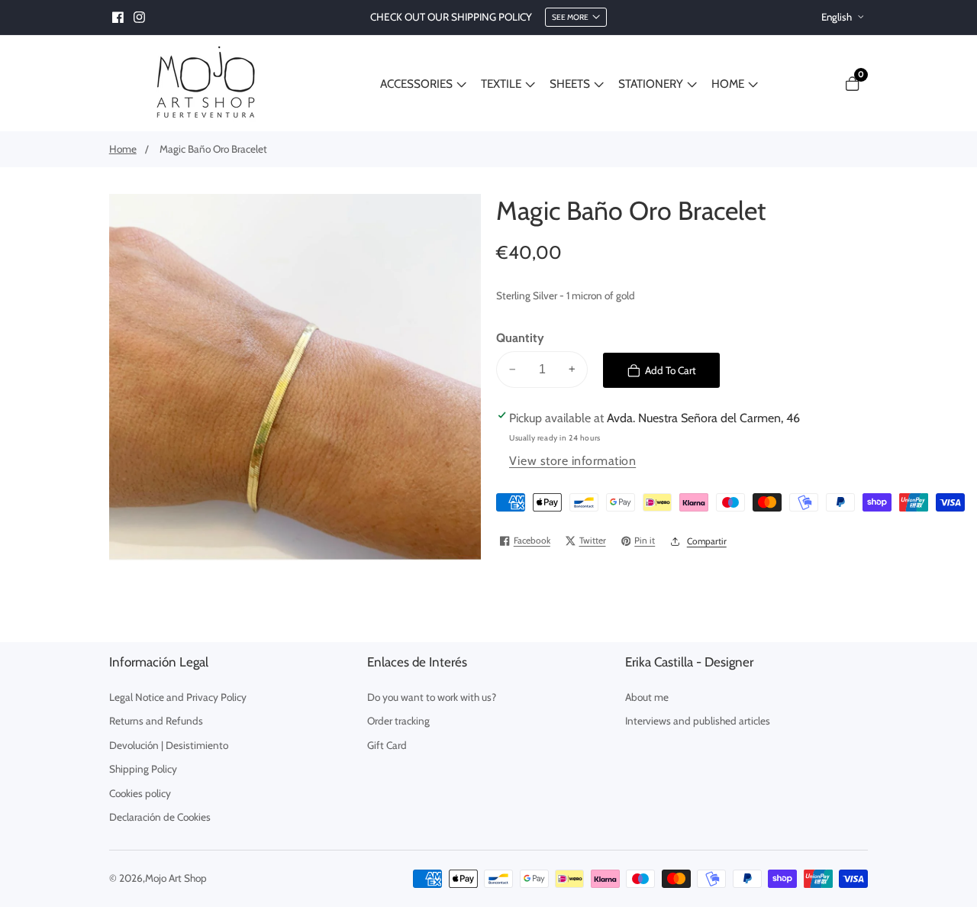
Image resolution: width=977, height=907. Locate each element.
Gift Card (387, 745)
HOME (727, 83)
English (837, 17)
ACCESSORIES (416, 83)
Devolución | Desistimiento (168, 745)
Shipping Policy (143, 769)
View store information (572, 461)
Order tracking (398, 721)
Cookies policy (140, 793)
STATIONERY (650, 83)
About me (647, 697)
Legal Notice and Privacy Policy (178, 697)
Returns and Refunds (156, 721)
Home (123, 149)
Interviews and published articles (697, 721)
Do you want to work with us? (431, 697)
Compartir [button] (707, 541)
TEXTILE (501, 83)
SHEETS (570, 83)
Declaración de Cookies (160, 817)
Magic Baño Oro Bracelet (213, 149)
